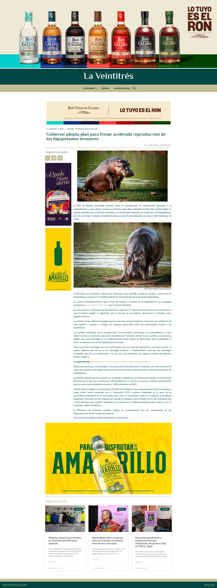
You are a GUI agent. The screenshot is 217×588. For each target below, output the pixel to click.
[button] (134, 88)
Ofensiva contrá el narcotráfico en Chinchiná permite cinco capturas (65, 540)
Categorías (88, 88)
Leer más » (52, 561)
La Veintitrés (108, 76)
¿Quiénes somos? (122, 88)
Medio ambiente (84, 129)
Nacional (94, 129)
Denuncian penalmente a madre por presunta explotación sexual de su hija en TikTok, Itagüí (150, 542)
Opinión (105, 88)
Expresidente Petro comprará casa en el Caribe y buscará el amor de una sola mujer (107, 540)
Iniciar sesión (209, 585)
